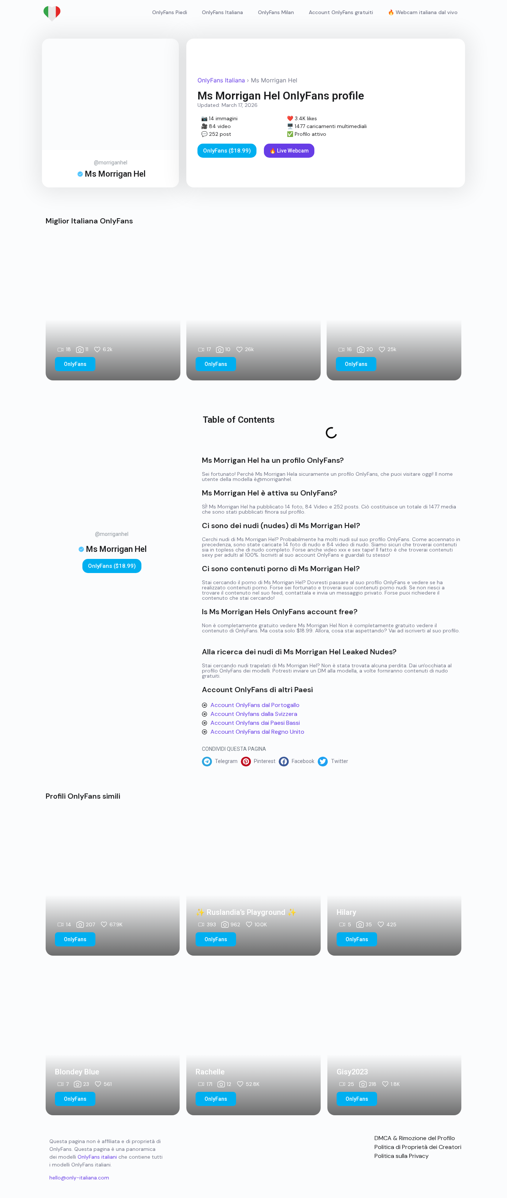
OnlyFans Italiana (222, 12)
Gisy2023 (352, 1071)
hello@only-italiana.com (79, 1177)
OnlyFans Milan (276, 12)
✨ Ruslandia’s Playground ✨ (246, 912)
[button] (221, 761)
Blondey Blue (77, 1071)
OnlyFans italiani (97, 1156)
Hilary (346, 912)
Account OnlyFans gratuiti (341, 12)
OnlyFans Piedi (169, 12)
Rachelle (210, 1071)
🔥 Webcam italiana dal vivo (423, 12)
